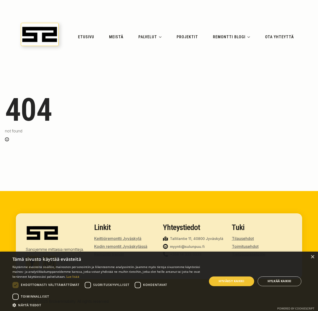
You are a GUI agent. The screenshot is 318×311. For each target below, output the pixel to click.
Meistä (116, 37)
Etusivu (86, 37)
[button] (106, 305)
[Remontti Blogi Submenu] (249, 37)
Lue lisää (72, 276)
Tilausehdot (243, 238)
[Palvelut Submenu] (161, 37)
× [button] (312, 257)
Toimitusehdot (245, 246)
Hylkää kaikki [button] (279, 281)
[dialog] (159, 281)
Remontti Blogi (229, 37)
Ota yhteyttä (279, 37)
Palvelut (147, 37)
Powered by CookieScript (295, 308)
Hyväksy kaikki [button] (231, 281)
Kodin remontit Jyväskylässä (120, 246)
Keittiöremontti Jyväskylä (117, 238)
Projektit (187, 37)
